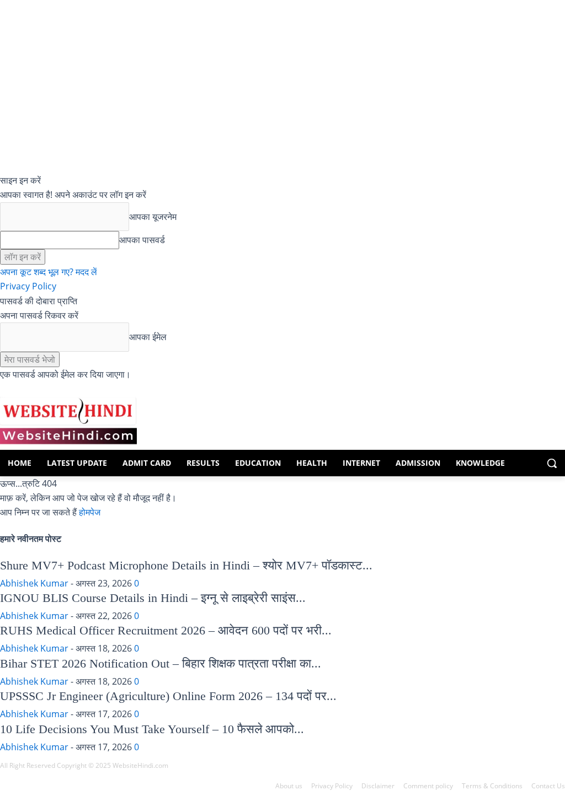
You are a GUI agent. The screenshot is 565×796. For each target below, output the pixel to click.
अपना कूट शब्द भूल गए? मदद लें (48, 272)
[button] (552, 463)
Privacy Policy (28, 286)
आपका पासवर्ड (142, 240)
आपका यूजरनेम (153, 217)
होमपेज (89, 512)
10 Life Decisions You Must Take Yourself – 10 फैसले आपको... (152, 729)
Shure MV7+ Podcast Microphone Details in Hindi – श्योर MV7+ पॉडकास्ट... (186, 565)
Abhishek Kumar (34, 583)
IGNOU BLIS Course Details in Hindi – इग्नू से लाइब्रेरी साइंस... (153, 598)
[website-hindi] (68, 420)
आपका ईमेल (148, 337)
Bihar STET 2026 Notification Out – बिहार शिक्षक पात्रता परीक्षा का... (160, 663)
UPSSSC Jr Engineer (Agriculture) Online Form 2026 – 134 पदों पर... (168, 696)
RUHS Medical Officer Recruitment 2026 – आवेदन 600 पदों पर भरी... (166, 630)
